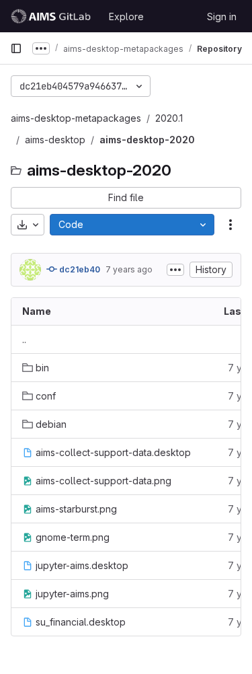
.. (24, 339)
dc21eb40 (78, 269)
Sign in (222, 16)
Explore (126, 16)
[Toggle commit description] (175, 270)
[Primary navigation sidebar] (16, 48)
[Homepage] (52, 16)
